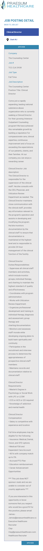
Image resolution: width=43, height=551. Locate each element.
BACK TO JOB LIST (11, 25)
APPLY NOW (21, 47)
